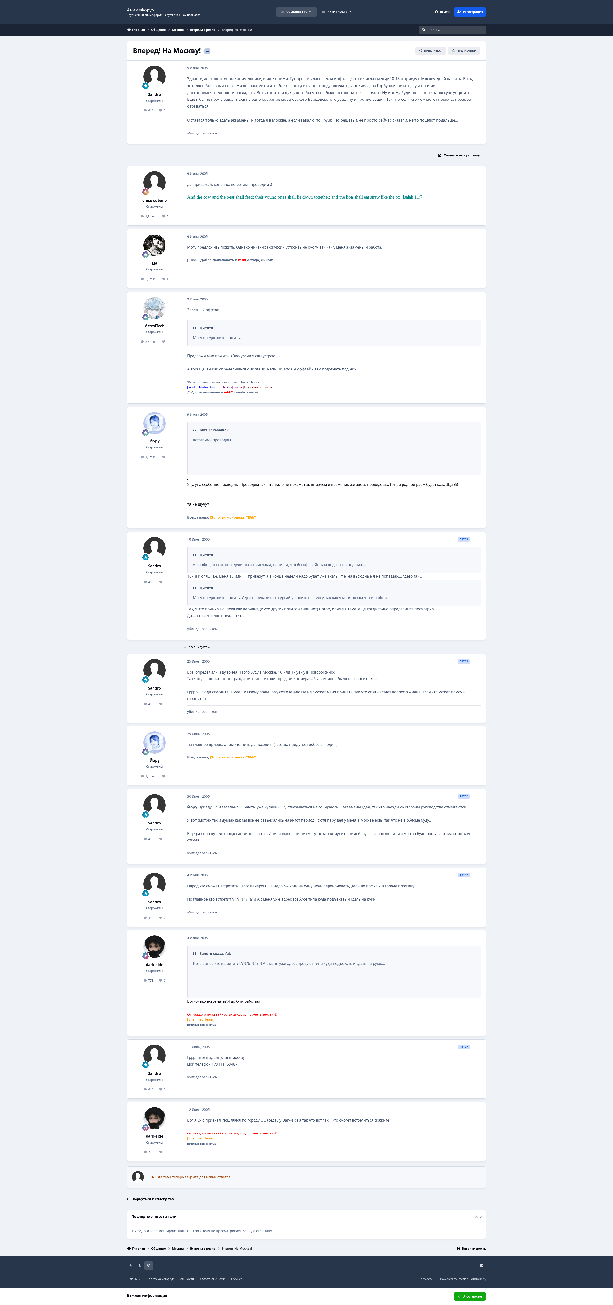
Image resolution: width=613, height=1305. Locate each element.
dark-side (154, 964)
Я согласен (472, 1296)
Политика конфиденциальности (170, 1279)
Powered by (463, 1279)
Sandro (154, 94)
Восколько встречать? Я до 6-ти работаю (223, 1001)
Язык (134, 1279)
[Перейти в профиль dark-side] (154, 946)
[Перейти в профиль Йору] (154, 423)
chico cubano (154, 200)
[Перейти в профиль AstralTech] (154, 308)
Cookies (236, 1279)
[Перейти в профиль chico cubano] (154, 182)
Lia (154, 263)
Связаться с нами (212, 1279)
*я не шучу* (198, 504)
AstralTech (155, 325)
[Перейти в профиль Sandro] (154, 77)
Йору (155, 441)
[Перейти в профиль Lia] (154, 245)
